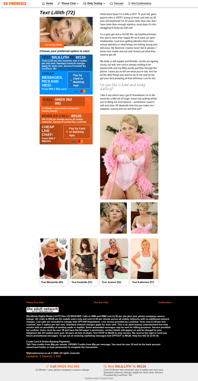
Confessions (165, 302)
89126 (61, 116)
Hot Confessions (141, 3)
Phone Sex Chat (35, 302)
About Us (47, 356)
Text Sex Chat (100, 302)
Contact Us (32, 356)
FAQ (58, 356)
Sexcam (118, 3)
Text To (134, 370)
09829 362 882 (68, 366)
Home (49, 3)
